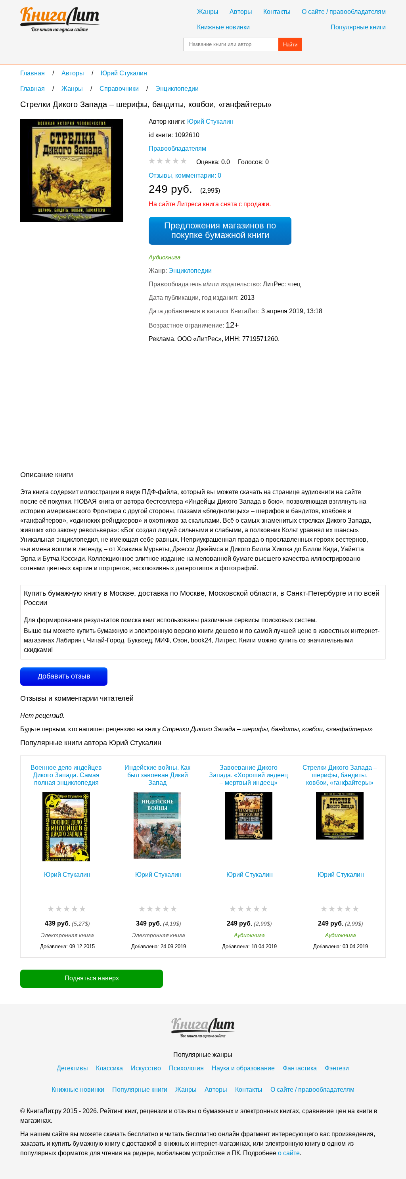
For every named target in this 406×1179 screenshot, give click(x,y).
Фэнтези (337, 1068)
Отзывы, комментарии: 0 (185, 175)
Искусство (146, 1068)
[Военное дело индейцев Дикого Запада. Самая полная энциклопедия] (66, 826)
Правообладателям (177, 148)
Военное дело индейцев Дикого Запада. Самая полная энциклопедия (66, 775)
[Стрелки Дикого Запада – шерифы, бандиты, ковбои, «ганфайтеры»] (340, 826)
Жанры (207, 11)
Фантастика (300, 1068)
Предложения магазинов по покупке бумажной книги (220, 230)
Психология (186, 1068)
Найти (290, 45)
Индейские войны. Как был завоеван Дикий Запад (157, 775)
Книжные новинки (223, 27)
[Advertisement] (164, 408)
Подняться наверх (92, 978)
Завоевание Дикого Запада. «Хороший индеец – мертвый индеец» (248, 775)
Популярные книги (358, 27)
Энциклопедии (190, 270)
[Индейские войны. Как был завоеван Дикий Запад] (157, 826)
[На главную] (60, 20)
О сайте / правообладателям (344, 11)
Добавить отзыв (64, 676)
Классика (109, 1068)
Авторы (241, 11)
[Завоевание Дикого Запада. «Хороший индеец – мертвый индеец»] (248, 826)
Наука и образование (243, 1068)
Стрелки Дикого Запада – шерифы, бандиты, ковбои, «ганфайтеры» (340, 775)
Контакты (277, 11)
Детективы (72, 1068)
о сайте (289, 1153)
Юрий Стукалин (210, 121)
